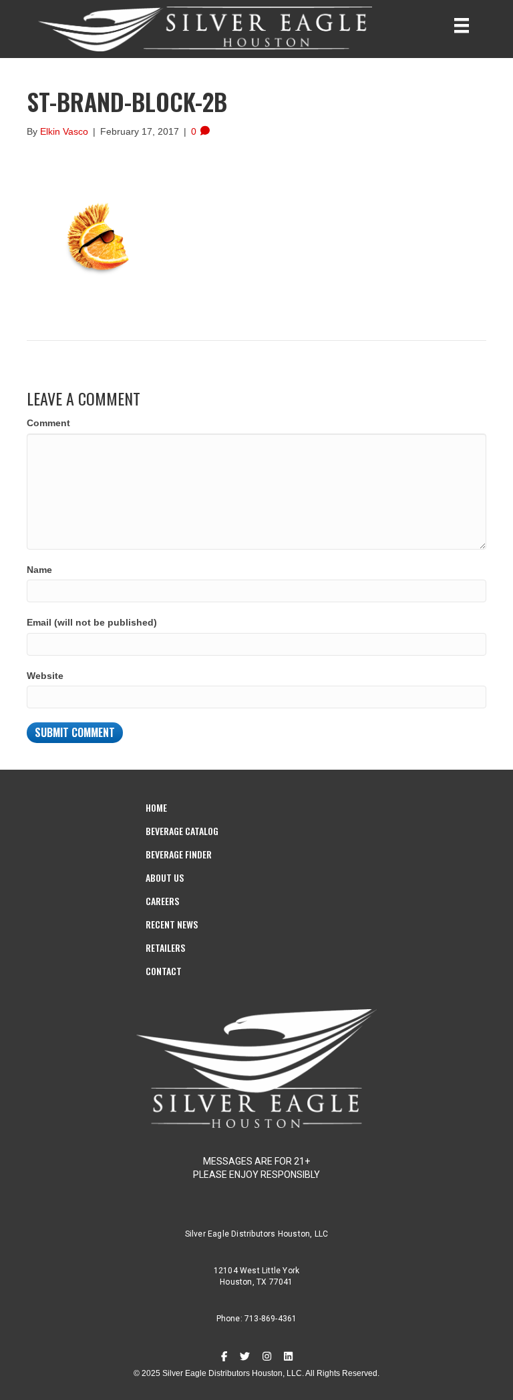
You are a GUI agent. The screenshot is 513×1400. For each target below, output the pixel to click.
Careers (162, 901)
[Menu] (461, 25)
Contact (164, 971)
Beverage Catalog (182, 831)
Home (156, 807)
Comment (48, 423)
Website (45, 675)
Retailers (165, 947)
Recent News (172, 924)
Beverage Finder (179, 854)
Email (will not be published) (92, 622)
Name (39, 569)
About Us (165, 877)
